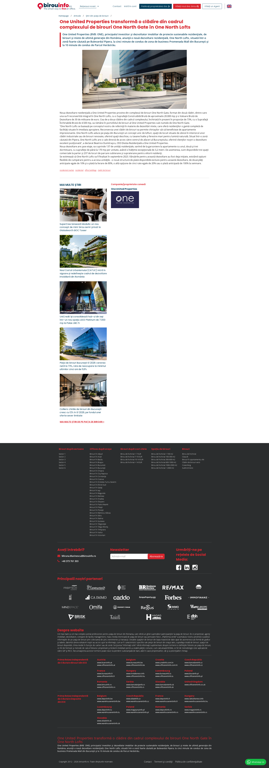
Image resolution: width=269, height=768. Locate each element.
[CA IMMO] (96, 597)
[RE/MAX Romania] (173, 587)
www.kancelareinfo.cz (193, 662)
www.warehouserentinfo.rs (196, 712)
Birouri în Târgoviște (98, 524)
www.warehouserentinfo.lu (108, 712)
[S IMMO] (173, 607)
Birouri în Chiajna (97, 470)
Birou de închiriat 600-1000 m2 (163, 462)
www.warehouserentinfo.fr (166, 701)
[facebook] (180, 566)
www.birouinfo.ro (104, 684)
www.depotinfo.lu (104, 709)
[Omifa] (96, 607)
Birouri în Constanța (98, 476)
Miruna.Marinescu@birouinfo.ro (79, 555)
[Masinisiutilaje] (199, 586)
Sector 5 (62, 465)
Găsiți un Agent (212, 6)
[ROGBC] (122, 586)
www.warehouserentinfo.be (108, 701)
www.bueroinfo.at (104, 662)
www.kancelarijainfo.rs (135, 684)
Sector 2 (62, 456)
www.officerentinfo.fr (106, 676)
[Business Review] (147, 586)
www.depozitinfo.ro (163, 709)
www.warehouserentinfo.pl (137, 712)
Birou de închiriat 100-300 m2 (163, 456)
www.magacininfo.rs (193, 709)
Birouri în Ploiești (97, 510)
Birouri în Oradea (97, 499)
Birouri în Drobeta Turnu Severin (103, 482)
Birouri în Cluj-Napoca (99, 473)
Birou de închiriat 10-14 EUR (131, 459)
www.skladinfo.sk (104, 720)
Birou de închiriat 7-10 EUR (131, 456)
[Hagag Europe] (154, 617)
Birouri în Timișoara (98, 529)
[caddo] (122, 597)
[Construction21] (96, 586)
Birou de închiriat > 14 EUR (131, 462)
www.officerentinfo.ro (106, 687)
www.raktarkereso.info (194, 698)
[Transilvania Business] (70, 597)
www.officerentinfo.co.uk (195, 684)
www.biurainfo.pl (192, 673)
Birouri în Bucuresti (97, 465)
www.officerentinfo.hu (135, 676)
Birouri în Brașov (96, 462)
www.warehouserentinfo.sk (108, 723)
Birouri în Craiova (97, 479)
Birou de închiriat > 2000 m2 (162, 468)
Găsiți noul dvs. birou (186, 6)
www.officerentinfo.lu (164, 676)
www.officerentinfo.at (106, 665)
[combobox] (89, 6)
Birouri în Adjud (96, 454)
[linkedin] (188, 566)
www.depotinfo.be (105, 698)
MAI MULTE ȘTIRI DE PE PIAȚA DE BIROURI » (82, 421)
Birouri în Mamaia (97, 496)
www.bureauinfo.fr (105, 673)
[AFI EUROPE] (199, 607)
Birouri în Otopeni (97, 501)
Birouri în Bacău (96, 459)
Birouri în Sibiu (96, 515)
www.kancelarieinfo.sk (164, 684)
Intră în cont (130, 6)
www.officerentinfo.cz (194, 665)
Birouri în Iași (95, 490)
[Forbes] (173, 597)
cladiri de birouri (104, 170)
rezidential (79, 170)
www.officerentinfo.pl (193, 676)
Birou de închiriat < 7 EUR (130, 454)
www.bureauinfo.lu (163, 673)
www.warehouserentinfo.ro (166, 712)
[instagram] (195, 566)
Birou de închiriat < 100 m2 (162, 454)
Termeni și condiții (163, 761)
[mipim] (70, 586)
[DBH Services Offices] (192, 617)
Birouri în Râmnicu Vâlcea (100, 513)
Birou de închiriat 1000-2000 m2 (164, 465)
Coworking (186, 465)
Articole (77, 15)
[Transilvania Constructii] (115, 617)
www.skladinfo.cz (133, 698)
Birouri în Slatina (96, 518)
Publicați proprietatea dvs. (154, 6)
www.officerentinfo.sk (164, 687)
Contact (117, 6)
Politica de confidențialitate (188, 761)
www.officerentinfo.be (135, 665)
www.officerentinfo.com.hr (166, 665)
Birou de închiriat (189, 454)
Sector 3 (62, 459)
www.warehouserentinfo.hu (196, 701)
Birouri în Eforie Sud (98, 484)
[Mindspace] (70, 607)
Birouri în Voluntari (97, 535)
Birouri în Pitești (96, 507)
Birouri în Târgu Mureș (99, 526)
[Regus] (147, 607)
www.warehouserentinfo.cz (137, 701)
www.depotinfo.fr (162, 698)
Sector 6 (62, 468)
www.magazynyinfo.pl (135, 709)
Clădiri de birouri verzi (191, 462)
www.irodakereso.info (135, 673)
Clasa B (185, 456)
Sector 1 (62, 454)
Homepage (64, 15)
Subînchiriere (187, 468)
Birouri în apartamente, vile (193, 459)
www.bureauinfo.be (134, 662)
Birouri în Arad (96, 456)
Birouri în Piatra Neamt (99, 504)
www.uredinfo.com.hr (164, 662)
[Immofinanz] (199, 597)
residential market (67, 170)
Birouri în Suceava (97, 521)
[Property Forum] (122, 607)
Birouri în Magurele (97, 493)
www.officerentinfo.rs (135, 687)
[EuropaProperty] (147, 597)
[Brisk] (77, 617)
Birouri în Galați (96, 487)
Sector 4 (62, 462)
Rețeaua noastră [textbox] (89, 6)
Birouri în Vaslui (96, 532)
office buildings (91, 170)
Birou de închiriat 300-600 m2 (163, 459)
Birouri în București (97, 468)
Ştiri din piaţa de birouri (97, 15)
